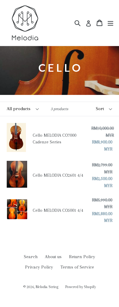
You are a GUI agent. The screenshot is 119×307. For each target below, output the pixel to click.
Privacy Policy (39, 267)
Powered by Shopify (80, 287)
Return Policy (82, 256)
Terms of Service (77, 267)
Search (31, 256)
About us (53, 256)
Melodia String (47, 287)
